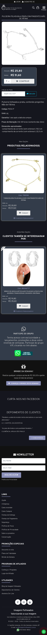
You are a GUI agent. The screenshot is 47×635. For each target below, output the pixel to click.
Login (17, 2)
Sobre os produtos (8, 533)
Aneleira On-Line (8, 594)
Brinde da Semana (8, 557)
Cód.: (23, 195)
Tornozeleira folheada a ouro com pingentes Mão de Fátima (23, 199)
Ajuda (4, 500)
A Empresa (5, 504)
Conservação (6, 537)
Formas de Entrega (8, 515)
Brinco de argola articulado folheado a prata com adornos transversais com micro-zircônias (23, 292)
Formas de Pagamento (10, 519)
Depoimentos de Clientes (11, 590)
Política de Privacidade (9, 480)
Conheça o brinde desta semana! (24, 383)
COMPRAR (26, 81)
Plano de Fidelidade (9, 554)
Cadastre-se (29, 2)
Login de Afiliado (8, 574)
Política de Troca (8, 526)
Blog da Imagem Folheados (11, 586)
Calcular (31, 94)
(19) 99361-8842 (24, 630)
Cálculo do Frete (7, 90)
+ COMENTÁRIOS (37, 438)
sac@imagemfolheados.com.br (26, 627)
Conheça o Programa (9, 570)
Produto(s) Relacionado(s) (24, 218)
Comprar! (25, 212)
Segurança (5, 522)
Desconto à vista (8, 550)
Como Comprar (7, 511)
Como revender (7, 508)
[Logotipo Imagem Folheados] (12, 7)
